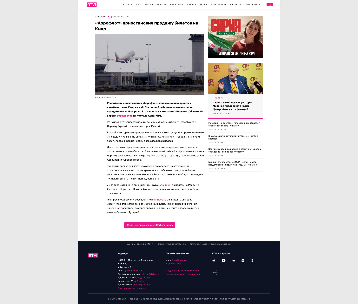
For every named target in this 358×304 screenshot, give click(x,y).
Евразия (162, 5)
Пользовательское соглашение (171, 244)
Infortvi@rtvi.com (150, 274)
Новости (127, 5)
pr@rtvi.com (140, 281)
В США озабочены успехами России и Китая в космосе (233, 137)
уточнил (165, 184)
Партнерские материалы (131, 288)
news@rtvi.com (142, 277)
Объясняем (176, 5)
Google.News (174, 263)
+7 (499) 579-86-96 (132, 270)
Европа (149, 5)
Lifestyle (235, 5)
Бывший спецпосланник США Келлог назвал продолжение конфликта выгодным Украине (232, 163)
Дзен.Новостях (179, 260)
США (138, 5)
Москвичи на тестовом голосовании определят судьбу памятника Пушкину (234, 124)
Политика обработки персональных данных (210, 244)
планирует (157, 199)
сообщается (125, 115)
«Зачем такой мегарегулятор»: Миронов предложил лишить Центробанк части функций (232, 106)
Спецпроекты (253, 5)
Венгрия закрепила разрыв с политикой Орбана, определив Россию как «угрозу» (234, 150)
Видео (203, 5)
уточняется (186, 155)
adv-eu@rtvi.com (142, 284)
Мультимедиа (219, 5)
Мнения (191, 5)
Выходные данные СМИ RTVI (140, 244)
